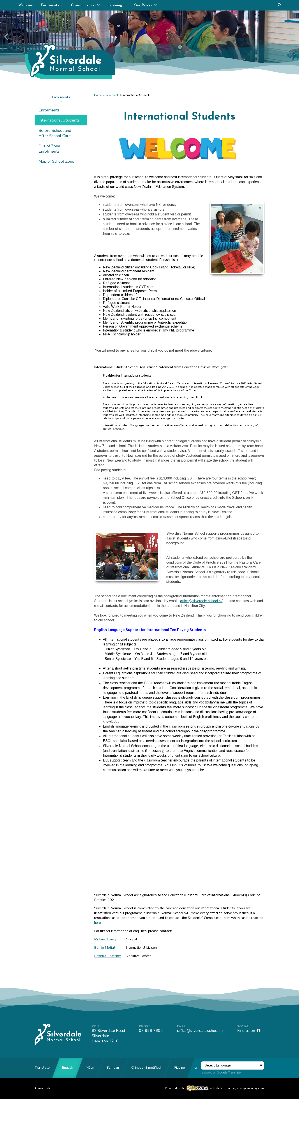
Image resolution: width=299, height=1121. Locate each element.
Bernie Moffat (104, 947)
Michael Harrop (105, 939)
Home (98, 95)
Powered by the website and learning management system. (214, 1088)
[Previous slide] (6, 36)
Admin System (44, 1088)
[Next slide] (292, 36)
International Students (59, 120)
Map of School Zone (56, 161)
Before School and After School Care (55, 133)
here (97, 922)
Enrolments (61, 97)
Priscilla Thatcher (107, 956)
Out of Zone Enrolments (49, 148)
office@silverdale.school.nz (201, 601)
